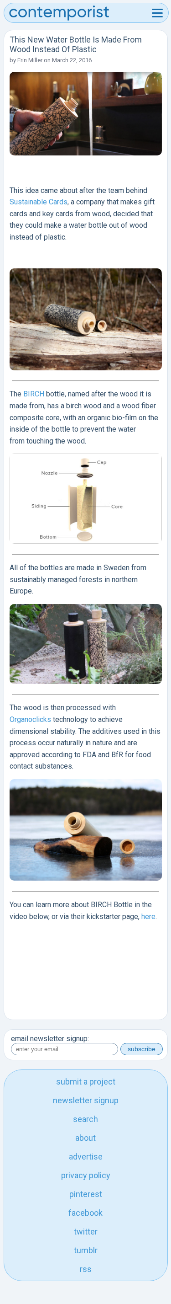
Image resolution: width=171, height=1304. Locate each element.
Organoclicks (30, 719)
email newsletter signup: (50, 1038)
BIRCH (33, 394)
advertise (86, 1156)
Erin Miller (29, 60)
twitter (86, 1231)
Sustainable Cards (38, 202)
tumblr (86, 1250)
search (85, 1119)
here (148, 916)
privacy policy (85, 1175)
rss (86, 1269)
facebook (85, 1213)
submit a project (85, 1081)
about (85, 1138)
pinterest (85, 1194)
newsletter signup (86, 1100)
